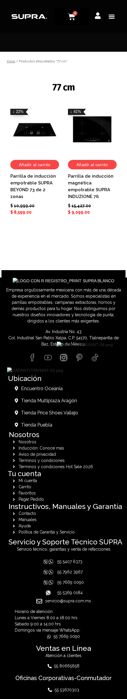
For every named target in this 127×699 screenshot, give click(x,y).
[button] (112, 17)
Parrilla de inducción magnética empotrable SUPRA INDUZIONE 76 (90, 186)
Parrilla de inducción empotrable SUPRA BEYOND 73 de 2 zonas (33, 186)
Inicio (11, 61)
